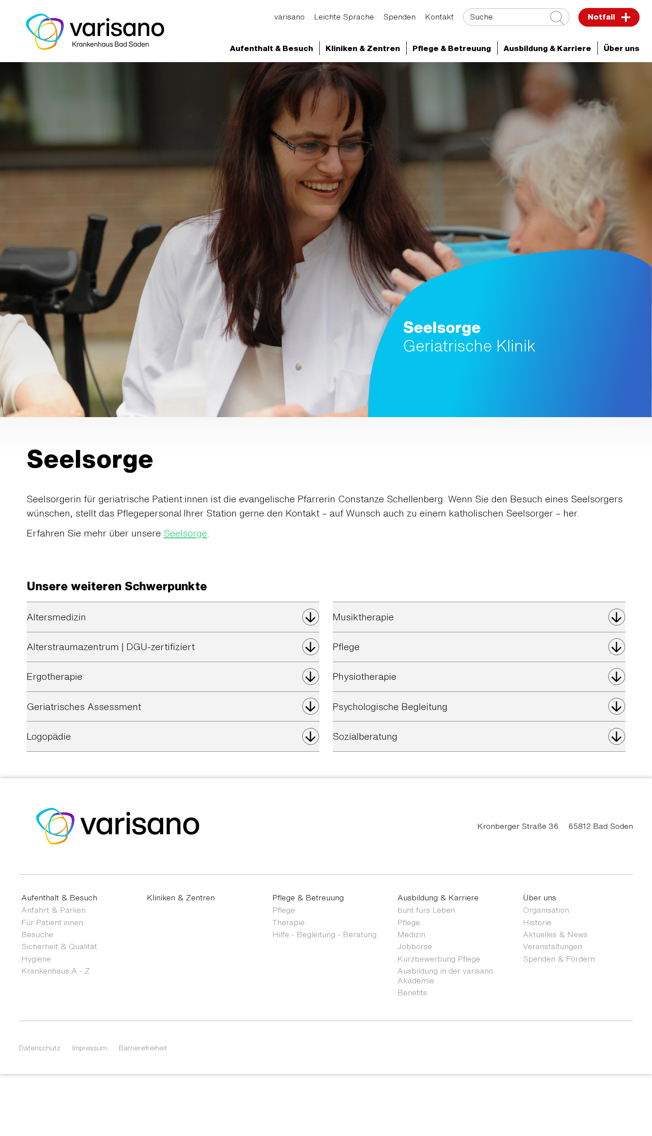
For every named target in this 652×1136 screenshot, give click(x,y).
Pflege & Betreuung (308, 897)
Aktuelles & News (555, 934)
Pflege (283, 910)
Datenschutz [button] (40, 1047)
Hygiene (36, 958)
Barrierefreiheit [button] (143, 1047)
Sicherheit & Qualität (59, 946)
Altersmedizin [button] (56, 617)
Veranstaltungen (552, 946)
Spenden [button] (399, 16)
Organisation (546, 910)
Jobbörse (414, 946)
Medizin (411, 934)
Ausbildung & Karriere (438, 897)
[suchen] (557, 17)
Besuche (37, 934)
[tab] (173, 616)
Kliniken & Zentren (407, 78)
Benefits (412, 992)
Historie (537, 922)
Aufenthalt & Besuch (59, 897)
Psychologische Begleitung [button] (390, 706)
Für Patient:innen (52, 922)
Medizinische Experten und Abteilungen (179, 78)
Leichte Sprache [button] (344, 16)
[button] (271, 48)
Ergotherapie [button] (54, 676)
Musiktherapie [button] (363, 617)
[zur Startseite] (118, 825)
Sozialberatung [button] (365, 736)
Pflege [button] (346, 646)
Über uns (539, 897)
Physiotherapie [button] (365, 676)
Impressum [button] (89, 1047)
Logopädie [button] (49, 736)
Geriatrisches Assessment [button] (84, 706)
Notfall (602, 16)
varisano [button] (289, 16)
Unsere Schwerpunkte (580, 78)
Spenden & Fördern (559, 958)
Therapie (288, 922)
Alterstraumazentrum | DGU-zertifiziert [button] (111, 646)
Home (80, 78)
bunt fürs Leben (426, 910)
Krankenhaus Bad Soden (312, 78)
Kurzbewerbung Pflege (438, 958)
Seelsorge (185, 533)
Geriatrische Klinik (490, 78)
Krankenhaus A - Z (55, 970)
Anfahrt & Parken (53, 910)
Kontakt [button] (439, 16)
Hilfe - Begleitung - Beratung (324, 934)
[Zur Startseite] (95, 31)
